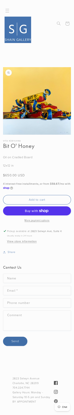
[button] (7, 10)
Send (15, 341)
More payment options (37, 220)
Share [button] (11, 252)
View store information (22, 241)
